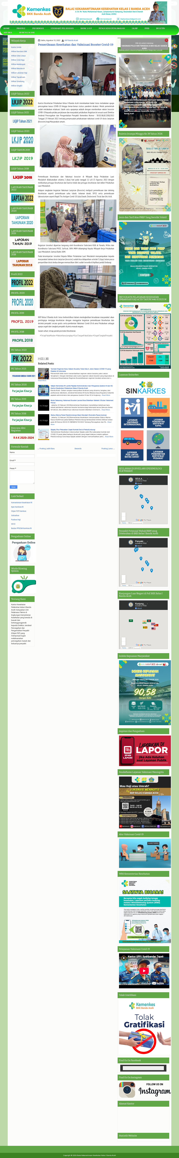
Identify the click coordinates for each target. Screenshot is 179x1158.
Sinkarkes (15, 515)
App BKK (7, 33)
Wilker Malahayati (18, 64)
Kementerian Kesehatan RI (21, 503)
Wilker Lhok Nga (17, 60)
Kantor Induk (16, 47)
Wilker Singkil (16, 86)
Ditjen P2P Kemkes (18, 511)
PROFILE (21, 28)
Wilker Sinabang (17, 81)
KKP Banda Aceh (71, 40)
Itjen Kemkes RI (17, 507)
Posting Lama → (108, 449)
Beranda (78, 449)
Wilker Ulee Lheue (18, 56)
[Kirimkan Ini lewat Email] (39, 358)
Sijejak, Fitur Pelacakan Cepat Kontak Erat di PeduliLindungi (73, 430)
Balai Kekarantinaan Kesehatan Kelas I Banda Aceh (96, 1155)
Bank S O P (86, 28)
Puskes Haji (16, 520)
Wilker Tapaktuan (18, 77)
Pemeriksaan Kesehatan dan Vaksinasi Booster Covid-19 (75, 44)
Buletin (160, 28)
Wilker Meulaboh (18, 68)
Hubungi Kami (26, 33)
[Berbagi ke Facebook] (47, 358)
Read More (42, 380)
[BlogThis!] (42, 358)
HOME (6, 28)
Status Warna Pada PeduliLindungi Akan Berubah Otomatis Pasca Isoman (79, 415)
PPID (147, 28)
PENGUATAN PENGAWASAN (112, 28)
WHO (13, 524)
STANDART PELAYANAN (62, 28)
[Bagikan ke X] (44, 358)
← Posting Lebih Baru (46, 449)
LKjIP (135, 28)
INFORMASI (38, 28)
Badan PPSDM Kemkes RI (21, 528)
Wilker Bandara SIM (19, 51)
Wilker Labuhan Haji (19, 73)
